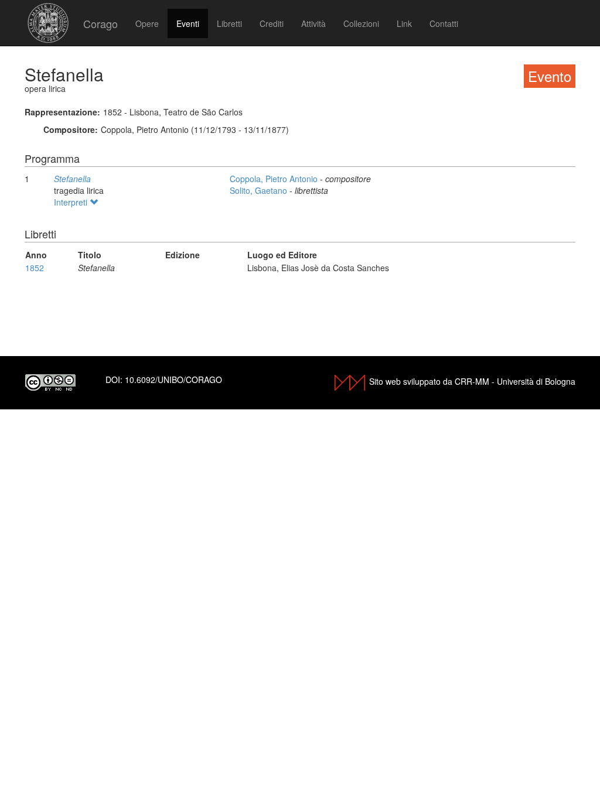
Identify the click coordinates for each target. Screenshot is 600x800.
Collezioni (361, 23)
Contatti (443, 23)
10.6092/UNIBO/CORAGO (173, 379)
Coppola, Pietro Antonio (275, 178)
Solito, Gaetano (259, 190)
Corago (100, 23)
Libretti (229, 23)
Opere (147, 23)
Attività (313, 23)
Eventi (187, 23)
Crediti (272, 23)
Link (404, 23)
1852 (34, 267)
